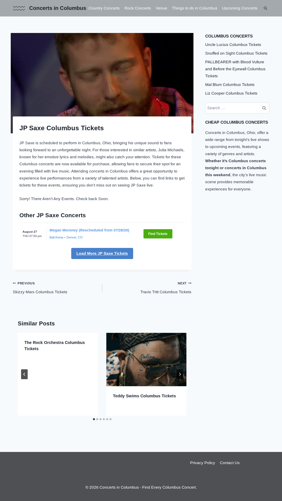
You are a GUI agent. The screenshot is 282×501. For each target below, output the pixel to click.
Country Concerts (104, 8)
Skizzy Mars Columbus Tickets (40, 288)
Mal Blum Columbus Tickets (230, 84)
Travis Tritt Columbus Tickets (165, 288)
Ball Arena (56, 237)
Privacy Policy (202, 463)
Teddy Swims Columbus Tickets (144, 396)
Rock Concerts (137, 8)
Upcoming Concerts (239, 8)
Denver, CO (74, 237)
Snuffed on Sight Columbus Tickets (236, 53)
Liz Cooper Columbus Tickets (231, 93)
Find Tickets (157, 234)
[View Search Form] (265, 8)
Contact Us (230, 463)
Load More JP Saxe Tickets (102, 253)
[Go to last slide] (24, 374)
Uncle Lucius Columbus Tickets (233, 44)
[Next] (180, 374)
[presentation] (146, 359)
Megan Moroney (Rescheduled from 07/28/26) (89, 230)
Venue (161, 8)
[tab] (94, 419)
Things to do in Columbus (194, 8)
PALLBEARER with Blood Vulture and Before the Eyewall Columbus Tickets (235, 69)
